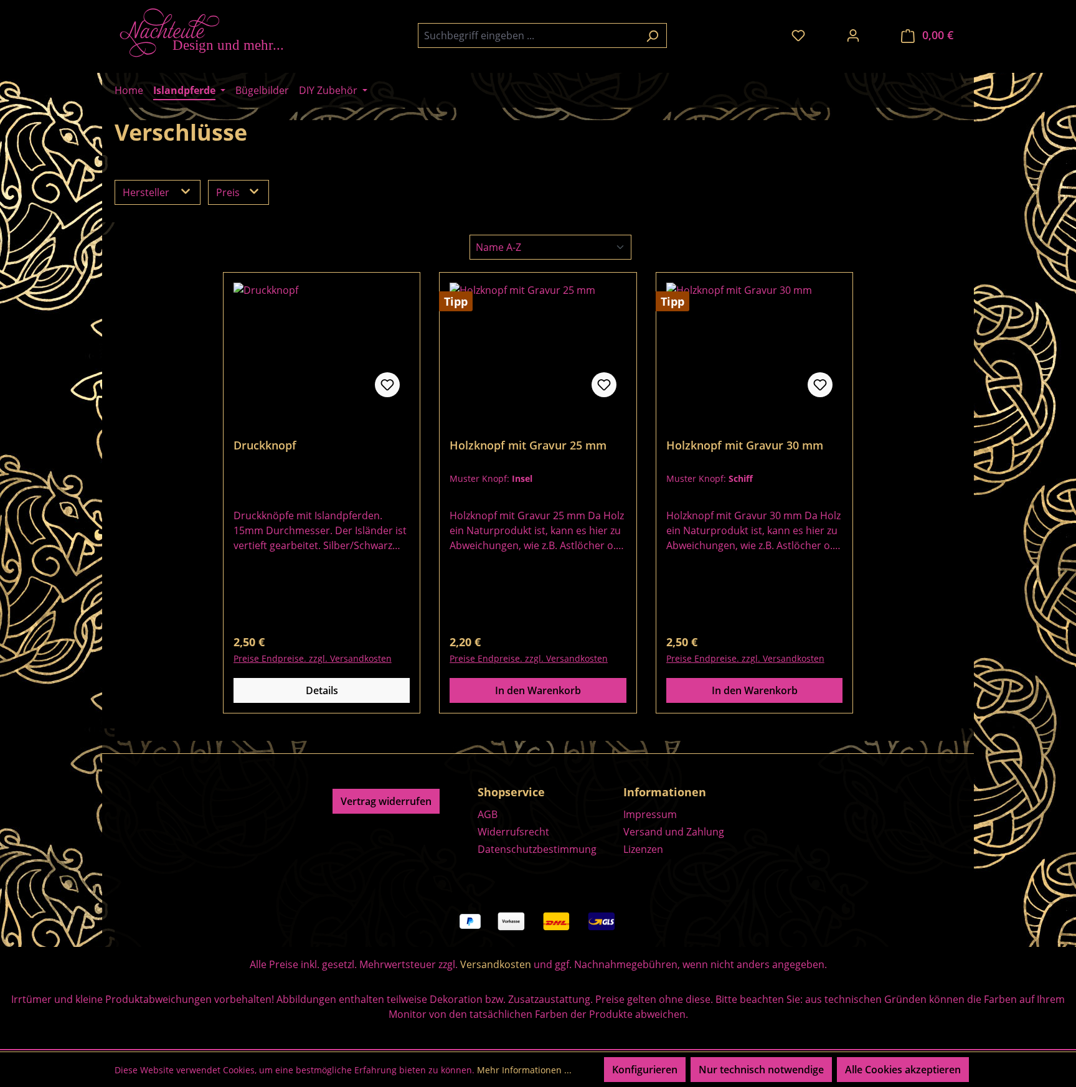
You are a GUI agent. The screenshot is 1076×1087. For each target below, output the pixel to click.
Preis (229, 192)
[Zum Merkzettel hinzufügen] (387, 384)
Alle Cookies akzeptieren (903, 1069)
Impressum (650, 814)
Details (322, 690)
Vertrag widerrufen (386, 801)
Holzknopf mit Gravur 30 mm (744, 445)
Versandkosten (495, 964)
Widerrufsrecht (513, 832)
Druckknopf (265, 445)
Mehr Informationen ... (524, 1070)
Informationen (664, 791)
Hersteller (147, 192)
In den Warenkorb (538, 690)
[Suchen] (652, 35)
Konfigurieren (644, 1069)
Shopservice (511, 791)
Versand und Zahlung (673, 832)
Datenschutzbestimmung (537, 849)
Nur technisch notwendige (761, 1069)
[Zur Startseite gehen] (208, 32)
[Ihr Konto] (853, 34)
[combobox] (528, 35)
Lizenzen (643, 849)
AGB (488, 814)
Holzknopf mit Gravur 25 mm (528, 445)
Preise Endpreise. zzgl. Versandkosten (313, 658)
